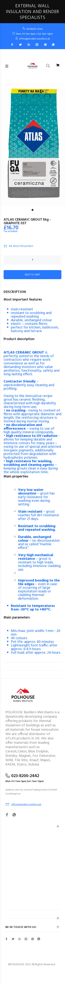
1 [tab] (32, 210)
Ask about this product (21, 246)
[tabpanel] (32, 145)
